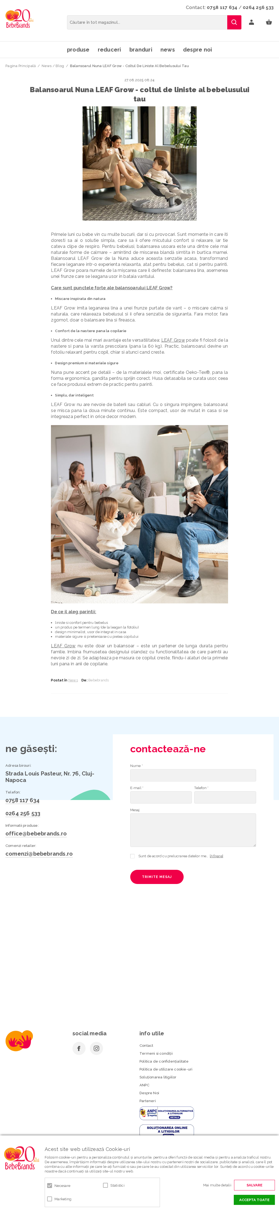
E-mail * (137, 788)
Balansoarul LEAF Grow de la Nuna (90, 258)
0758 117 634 (222, 7)
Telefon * (201, 788)
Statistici (117, 1185)
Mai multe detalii (217, 1185)
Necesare (62, 1186)
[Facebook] (79, 1048)
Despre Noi (149, 1093)
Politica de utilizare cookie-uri (166, 1069)
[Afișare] (216, 856)
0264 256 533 (258, 7)
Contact (146, 1045)
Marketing (62, 1199)
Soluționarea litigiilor (158, 1077)
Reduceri (109, 49)
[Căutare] (234, 22)
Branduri (140, 49)
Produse (78, 49)
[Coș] (269, 22)
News (167, 49)
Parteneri (148, 1101)
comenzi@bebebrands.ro (39, 853)
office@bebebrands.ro (36, 833)
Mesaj (135, 810)
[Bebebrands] (19, 18)
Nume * (136, 766)
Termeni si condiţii (156, 1053)
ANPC (144, 1085)
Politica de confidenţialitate (164, 1061)
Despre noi (197, 49)
